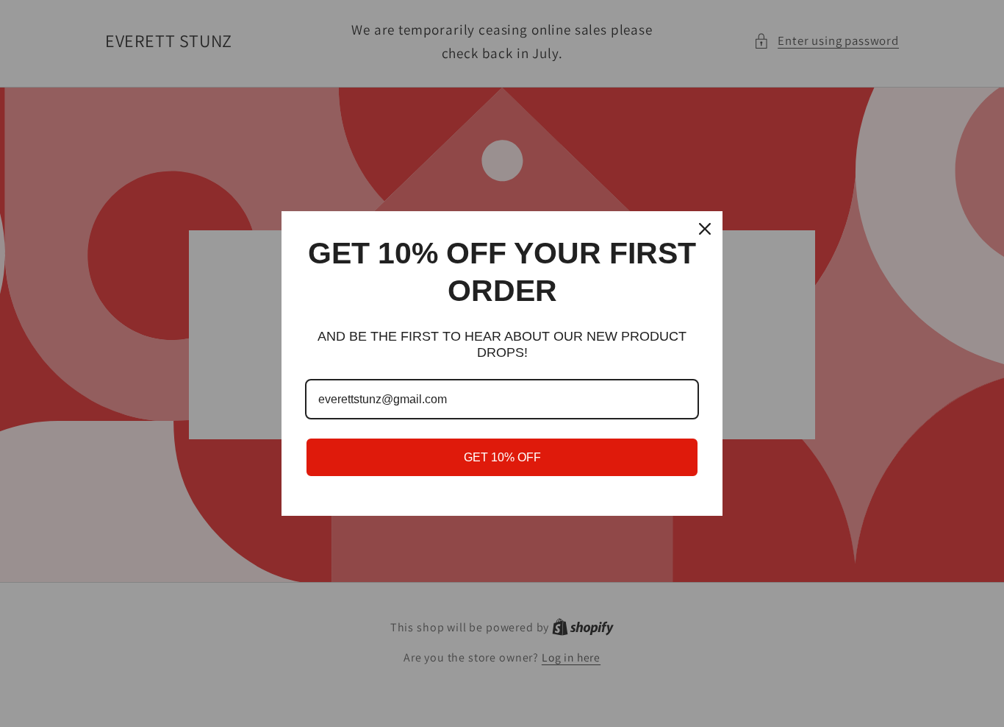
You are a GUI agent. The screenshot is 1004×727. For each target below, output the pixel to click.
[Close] (704, 229)
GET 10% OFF (502, 457)
